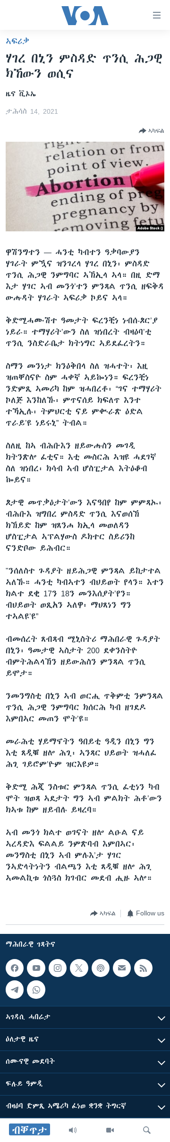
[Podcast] (101, 968)
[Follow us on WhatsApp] (36, 989)
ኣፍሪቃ (17, 41)
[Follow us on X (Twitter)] (79, 968)
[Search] (147, 1130)
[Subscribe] (122, 968)
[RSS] (143, 968)
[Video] (110, 1130)
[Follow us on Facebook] (15, 968)
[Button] (151, 131)
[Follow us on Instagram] (58, 968)
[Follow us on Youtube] (36, 968)
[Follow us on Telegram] (15, 989)
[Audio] (73, 1130)
